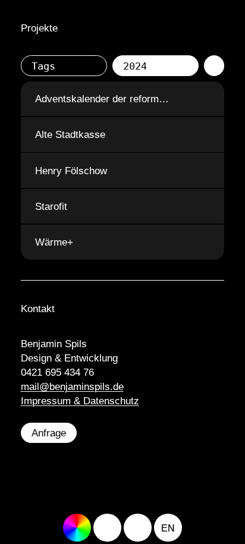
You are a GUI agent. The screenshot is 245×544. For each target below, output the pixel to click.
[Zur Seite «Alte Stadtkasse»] (205, 134)
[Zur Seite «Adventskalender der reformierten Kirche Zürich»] (205, 99)
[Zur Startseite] (107, 528)
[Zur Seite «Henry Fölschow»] (205, 170)
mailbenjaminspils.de (72, 386)
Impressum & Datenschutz (80, 401)
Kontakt (38, 309)
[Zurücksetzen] (214, 65)
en (168, 528)
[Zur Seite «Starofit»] (205, 206)
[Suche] (138, 528)
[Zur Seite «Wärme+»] (205, 242)
